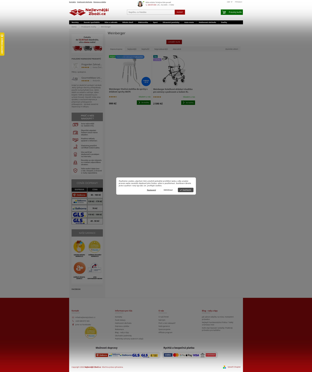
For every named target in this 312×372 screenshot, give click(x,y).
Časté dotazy (120, 320)
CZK (228, 2)
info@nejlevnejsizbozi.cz (85, 317)
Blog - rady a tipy (122, 332)
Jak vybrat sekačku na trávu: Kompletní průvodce (218, 318)
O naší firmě (164, 317)
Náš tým (162, 320)
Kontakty (72, 2)
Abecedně (177, 49)
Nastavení (151, 190)
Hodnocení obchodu (84, 2)
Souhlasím (187, 190)
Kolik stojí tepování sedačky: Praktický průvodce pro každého (217, 329)
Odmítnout (168, 190)
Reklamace (119, 329)
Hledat (180, 12)
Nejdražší (145, 49)
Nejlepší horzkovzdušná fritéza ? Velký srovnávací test (217, 323)
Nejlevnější (131, 49)
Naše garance (164, 326)
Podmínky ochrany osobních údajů (129, 338)
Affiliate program (165, 332)
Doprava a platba (99, 2)
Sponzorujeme (164, 329)
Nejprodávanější (161, 49)
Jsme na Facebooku (83, 324)
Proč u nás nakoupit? (167, 323)
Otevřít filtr (174, 42)
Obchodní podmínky (123, 335)
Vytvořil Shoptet (234, 367)
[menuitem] (75, 22)
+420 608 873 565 (82, 321)
